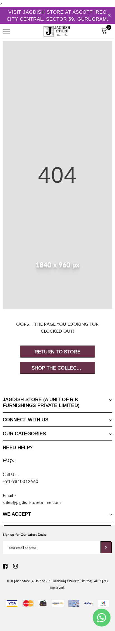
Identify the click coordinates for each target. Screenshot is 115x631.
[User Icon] (91, 31)
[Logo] (57, 30)
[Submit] (106, 547)
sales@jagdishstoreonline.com (32, 502)
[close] (109, 15)
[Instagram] (15, 566)
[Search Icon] (22, 31)
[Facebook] (5, 566)
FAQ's (8, 460)
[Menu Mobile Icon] (6, 31)
